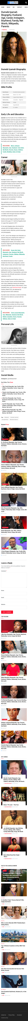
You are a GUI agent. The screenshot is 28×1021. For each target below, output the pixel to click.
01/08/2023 (8, 972)
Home (2, 7)
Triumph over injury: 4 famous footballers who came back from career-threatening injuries (12, 875)
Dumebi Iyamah (14, 417)
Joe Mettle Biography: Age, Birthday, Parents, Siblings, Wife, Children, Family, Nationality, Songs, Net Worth (13, 829)
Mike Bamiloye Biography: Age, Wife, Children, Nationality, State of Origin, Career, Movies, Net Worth (13, 411)
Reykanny (4, 29)
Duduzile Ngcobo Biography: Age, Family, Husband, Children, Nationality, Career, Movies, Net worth (13, 746)
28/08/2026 (4, 638)
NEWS (26, 7)
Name (2, 590)
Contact (19, 7)
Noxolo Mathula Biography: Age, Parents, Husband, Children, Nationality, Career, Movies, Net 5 (13, 656)
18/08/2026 (4, 447)
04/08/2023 (8, 903)
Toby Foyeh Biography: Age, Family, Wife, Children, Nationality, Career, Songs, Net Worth (13, 388)
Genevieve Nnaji (16, 287)
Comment (4, 571)
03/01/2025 (15, 833)
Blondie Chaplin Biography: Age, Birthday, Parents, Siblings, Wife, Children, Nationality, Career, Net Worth (14, 779)
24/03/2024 (9, 879)
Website (3, 604)
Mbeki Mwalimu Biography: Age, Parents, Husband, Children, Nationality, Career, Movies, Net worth (13, 679)
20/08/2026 (4, 728)
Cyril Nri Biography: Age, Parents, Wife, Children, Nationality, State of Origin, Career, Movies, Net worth (13, 405)
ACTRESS (4, 697)
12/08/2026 (4, 470)
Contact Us (3, 1015)
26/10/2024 (15, 858)
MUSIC (8, 7)
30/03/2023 (11, 29)
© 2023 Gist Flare (4, 1017)
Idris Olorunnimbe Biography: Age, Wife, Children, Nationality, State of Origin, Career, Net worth (14, 509)
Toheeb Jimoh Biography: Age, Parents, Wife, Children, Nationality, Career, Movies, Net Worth (14, 394)
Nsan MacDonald (8, 783)
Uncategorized (6, 674)
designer (7, 417)
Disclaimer (19, 1015)
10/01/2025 (15, 806)
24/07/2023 (8, 995)
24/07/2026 (4, 534)
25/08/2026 (4, 660)
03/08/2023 (8, 926)
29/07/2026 (4, 513)
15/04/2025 (15, 783)
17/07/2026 (4, 555)
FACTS (4, 870)
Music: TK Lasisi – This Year (11, 805)
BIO (14, 7)
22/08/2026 (4, 683)
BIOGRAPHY (5, 439)
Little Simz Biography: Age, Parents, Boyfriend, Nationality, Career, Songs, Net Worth (13, 399)
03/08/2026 (4, 491)
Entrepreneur (5, 419)
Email (2, 597)
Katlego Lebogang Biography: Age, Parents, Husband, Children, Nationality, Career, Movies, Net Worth (13, 724)
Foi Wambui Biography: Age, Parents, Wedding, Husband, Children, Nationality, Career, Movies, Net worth (13, 701)
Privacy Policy (11, 1015)
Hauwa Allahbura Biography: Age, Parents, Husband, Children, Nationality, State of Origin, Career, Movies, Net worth (13, 466)
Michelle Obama (14, 419)
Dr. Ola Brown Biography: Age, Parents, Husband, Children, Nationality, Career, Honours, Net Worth (14, 444)
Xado (5, 879)
